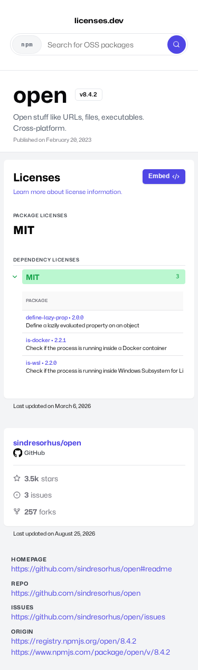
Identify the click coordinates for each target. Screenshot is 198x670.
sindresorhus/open (47, 442)
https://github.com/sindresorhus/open (75, 592)
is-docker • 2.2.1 (46, 340)
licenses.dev (99, 20)
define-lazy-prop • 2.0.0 (54, 317)
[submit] (176, 44)
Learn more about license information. (67, 192)
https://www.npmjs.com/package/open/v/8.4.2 (90, 651)
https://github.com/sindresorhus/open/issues (88, 616)
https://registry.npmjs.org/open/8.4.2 (73, 640)
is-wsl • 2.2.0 (41, 363)
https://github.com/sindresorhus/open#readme (91, 568)
